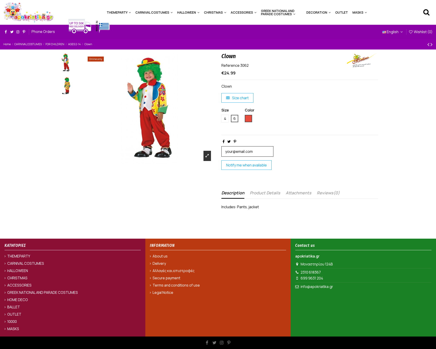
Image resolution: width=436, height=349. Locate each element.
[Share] (224, 141)
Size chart (240, 97)
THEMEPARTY (18, 256)
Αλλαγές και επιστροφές (174, 270)
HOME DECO (17, 299)
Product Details (265, 193)
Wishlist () (423, 31)
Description (232, 193)
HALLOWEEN (17, 270)
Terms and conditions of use (176, 285)
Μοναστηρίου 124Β (317, 264)
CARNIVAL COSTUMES (25, 263)
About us (160, 256)
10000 (12, 321)
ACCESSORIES (19, 285)
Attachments (298, 193)
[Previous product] (429, 44)
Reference (230, 65)
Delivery (159, 263)
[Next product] (432, 44)
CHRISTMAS (17, 277)
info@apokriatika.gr (317, 286)
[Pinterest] (235, 141)
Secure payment (166, 277)
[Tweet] (229, 141)
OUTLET (14, 314)
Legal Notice (163, 292)
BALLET (13, 306)
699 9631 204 (312, 278)
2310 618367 (311, 272)
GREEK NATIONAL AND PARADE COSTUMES (42, 292)
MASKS (13, 328)
